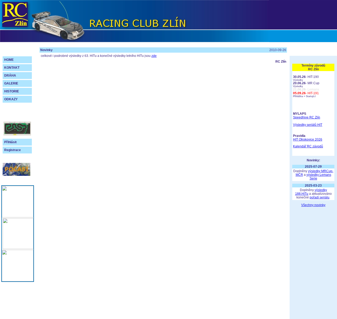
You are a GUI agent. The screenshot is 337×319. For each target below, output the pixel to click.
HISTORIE (11, 91)
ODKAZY (11, 99)
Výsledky (298, 80)
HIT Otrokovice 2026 (307, 139)
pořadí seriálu (319, 197)
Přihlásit (10, 142)
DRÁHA (10, 75)
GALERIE (11, 83)
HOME (9, 60)
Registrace (12, 150)
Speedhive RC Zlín (306, 117)
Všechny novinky (313, 205)
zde (154, 56)
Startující (311, 96)
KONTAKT (11, 67)
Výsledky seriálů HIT (307, 125)
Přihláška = (299, 96)
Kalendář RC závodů (308, 146)
